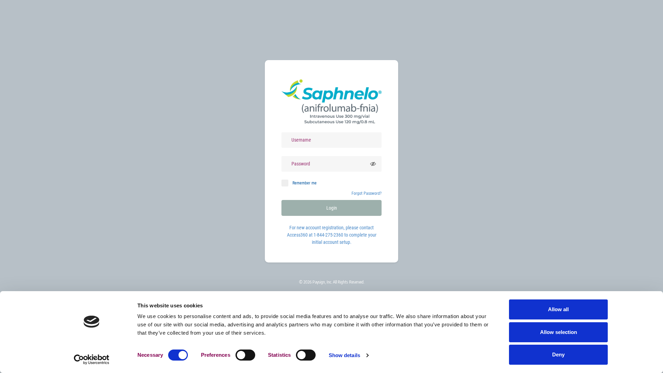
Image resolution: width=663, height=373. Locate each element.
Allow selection (558, 332)
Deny (558, 354)
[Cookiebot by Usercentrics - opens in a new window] (91, 359)
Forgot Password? (367, 193)
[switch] (245, 355)
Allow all (558, 309)
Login (331, 208)
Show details (344, 355)
